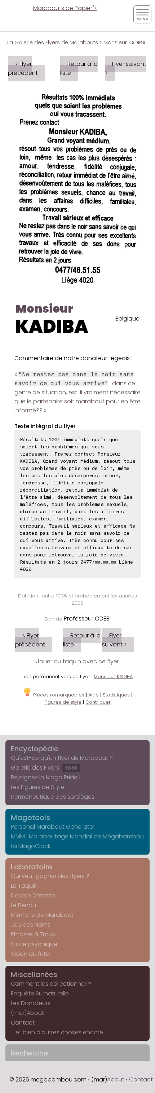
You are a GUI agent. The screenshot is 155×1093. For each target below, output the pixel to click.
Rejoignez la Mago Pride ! (45, 777)
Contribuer (98, 702)
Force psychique (34, 944)
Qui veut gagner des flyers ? (50, 876)
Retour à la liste (79, 68)
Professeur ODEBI (87, 618)
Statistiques (116, 694)
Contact (23, 1022)
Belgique (127, 318)
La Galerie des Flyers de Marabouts (52, 42)
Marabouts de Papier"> (65, 8)
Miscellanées (34, 974)
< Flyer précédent (23, 68)
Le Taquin (24, 886)
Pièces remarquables (58, 694)
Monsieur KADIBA (113, 676)
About (115, 1079)
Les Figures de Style (37, 787)
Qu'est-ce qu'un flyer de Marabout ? (62, 758)
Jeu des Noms (30, 924)
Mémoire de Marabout (42, 915)
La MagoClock (30, 846)
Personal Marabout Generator (53, 827)
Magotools (30, 817)
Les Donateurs (30, 1003)
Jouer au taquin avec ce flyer (77, 661)
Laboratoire (31, 867)
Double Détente (33, 895)
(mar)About (27, 1013)
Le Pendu (23, 905)
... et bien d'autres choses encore (57, 1032)
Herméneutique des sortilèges (52, 797)
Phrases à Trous (33, 934)
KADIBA (51, 326)
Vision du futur (31, 954)
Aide (93, 694)
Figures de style (62, 702)
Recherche (29, 1053)
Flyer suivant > (125, 68)
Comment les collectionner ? (51, 984)
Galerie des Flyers (44, 767)
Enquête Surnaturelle (40, 993)
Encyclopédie (34, 749)
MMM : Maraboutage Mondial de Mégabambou (77, 836)
